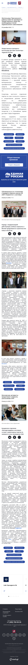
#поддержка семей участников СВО (14, 561)
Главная (3, 7)
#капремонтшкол (19, 382)
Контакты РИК (19, 611)
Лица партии (18, 609)
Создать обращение (14, 165)
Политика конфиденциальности (14, 648)
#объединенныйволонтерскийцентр (14, 148)
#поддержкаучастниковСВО (14, 558)
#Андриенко (8, 547)
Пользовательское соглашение (14, 647)
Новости (20, 7)
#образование (19, 389)
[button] (8, 596)
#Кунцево (8, 551)
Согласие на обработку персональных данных (14, 652)
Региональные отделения (6, 612)
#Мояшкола (8, 389)
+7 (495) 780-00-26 (14, 622)
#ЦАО (8, 137)
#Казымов (7, 382)
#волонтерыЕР (8, 141)
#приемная (19, 137)
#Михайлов (20, 134)
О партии (5, 609)
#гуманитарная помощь (14, 554)
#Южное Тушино (9, 385)
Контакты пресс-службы (7, 616)
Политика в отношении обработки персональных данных (14, 650)
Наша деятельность (12, 7)
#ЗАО (19, 551)
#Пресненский (8, 134)
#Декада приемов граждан (14, 144)
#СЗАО (20, 385)
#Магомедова (19, 547)
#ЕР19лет (20, 141)
